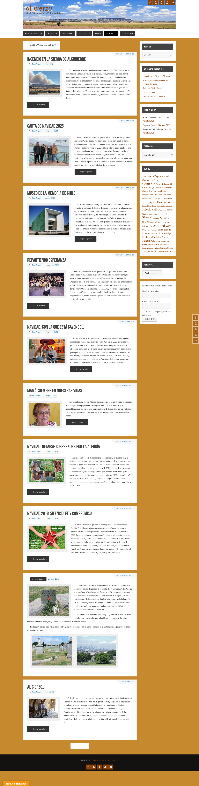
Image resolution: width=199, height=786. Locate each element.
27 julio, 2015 (53, 579)
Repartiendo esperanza (46, 260)
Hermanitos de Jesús (164, 206)
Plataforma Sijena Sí (159, 241)
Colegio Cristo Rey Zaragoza (160, 188)
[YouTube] (195, 340)
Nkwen (166, 226)
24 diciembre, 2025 (51, 131)
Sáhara (170, 248)
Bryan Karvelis (162, 176)
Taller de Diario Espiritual (153, 88)
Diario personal (159, 195)
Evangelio (163, 202)
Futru (154, 206)
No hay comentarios (125, 54)
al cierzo (39, 8)
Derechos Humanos (161, 191)
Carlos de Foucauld (164, 184)
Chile (144, 188)
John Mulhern (153, 214)
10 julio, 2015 (49, 692)
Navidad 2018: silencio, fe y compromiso (59, 513)
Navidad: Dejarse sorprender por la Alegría (63, 446)
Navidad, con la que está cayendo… (55, 327)
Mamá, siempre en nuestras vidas (54, 390)
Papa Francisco (152, 230)
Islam (165, 210)
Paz (144, 237)
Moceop (152, 222)
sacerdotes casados (151, 244)
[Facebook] (195, 317)
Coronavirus (147, 191)
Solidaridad (164, 248)
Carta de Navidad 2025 (45, 126)
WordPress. (112, 760)
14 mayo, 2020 (49, 396)
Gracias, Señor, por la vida (154, 96)
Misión (164, 218)
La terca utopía (149, 92)
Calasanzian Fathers (151, 180)
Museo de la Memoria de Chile (51, 193)
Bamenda (148, 176)
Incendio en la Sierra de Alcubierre (56, 59)
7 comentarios (127, 121)
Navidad (157, 226)
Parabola (99, 760)
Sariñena (157, 248)
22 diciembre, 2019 (51, 451)
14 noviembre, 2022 (51, 265)
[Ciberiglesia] (195, 334)
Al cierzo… (36, 687)
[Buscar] (169, 55)
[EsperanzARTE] (195, 329)
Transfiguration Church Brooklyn (157, 251)
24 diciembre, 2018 (51, 519)
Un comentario (127, 322)
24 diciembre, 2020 (51, 332)
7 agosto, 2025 (49, 198)
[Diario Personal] (195, 323)
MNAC (145, 222)
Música (151, 226)
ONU (144, 230)
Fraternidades (147, 206)
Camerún (148, 184)
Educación (156, 198)
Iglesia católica (152, 209)
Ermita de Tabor (166, 198)
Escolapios (149, 202)
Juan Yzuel (36, 64)
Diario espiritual (147, 195)
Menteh (156, 218)
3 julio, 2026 (48, 64)
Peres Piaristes (153, 237)
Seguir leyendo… (40, 104)
